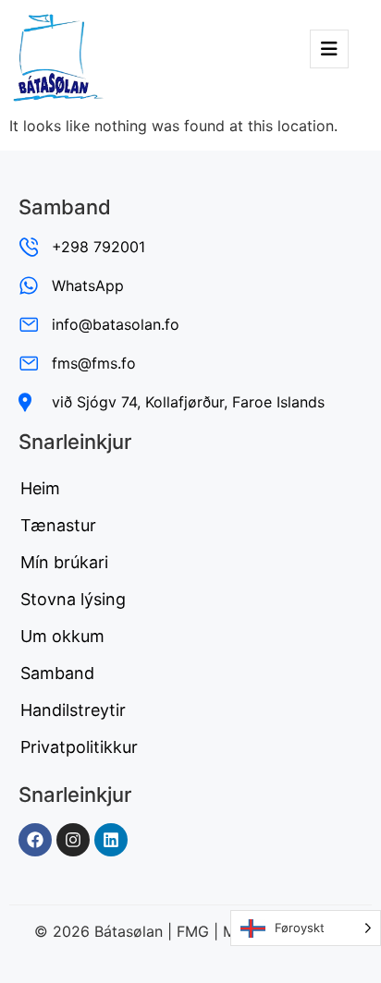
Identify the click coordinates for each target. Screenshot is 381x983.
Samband (57, 673)
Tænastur (58, 525)
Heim (40, 488)
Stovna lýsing (73, 599)
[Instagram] (73, 839)
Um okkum (62, 636)
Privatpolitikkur (79, 747)
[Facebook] (35, 839)
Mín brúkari (64, 562)
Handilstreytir (73, 710)
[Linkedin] (111, 839)
